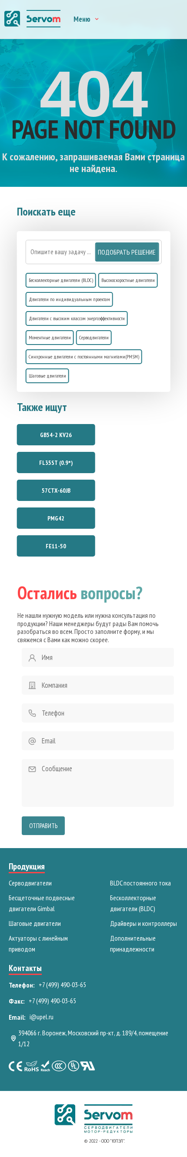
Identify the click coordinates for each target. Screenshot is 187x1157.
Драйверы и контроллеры (143, 923)
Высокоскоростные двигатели (128, 280)
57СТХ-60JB (56, 490)
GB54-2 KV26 (56, 435)
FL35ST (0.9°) (56, 463)
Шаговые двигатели (47, 375)
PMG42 (55, 518)
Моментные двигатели (50, 337)
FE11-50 (56, 546)
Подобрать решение (127, 252)
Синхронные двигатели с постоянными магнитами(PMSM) (84, 356)
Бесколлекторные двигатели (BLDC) (61, 280)
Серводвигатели (94, 337)
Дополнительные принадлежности (133, 943)
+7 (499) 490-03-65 (62, 984)
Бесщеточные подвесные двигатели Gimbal (42, 903)
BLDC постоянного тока (140, 883)
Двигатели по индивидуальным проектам (69, 299)
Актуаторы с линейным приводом (38, 943)
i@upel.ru (41, 1016)
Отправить (43, 826)
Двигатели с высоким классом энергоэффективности (77, 318)
